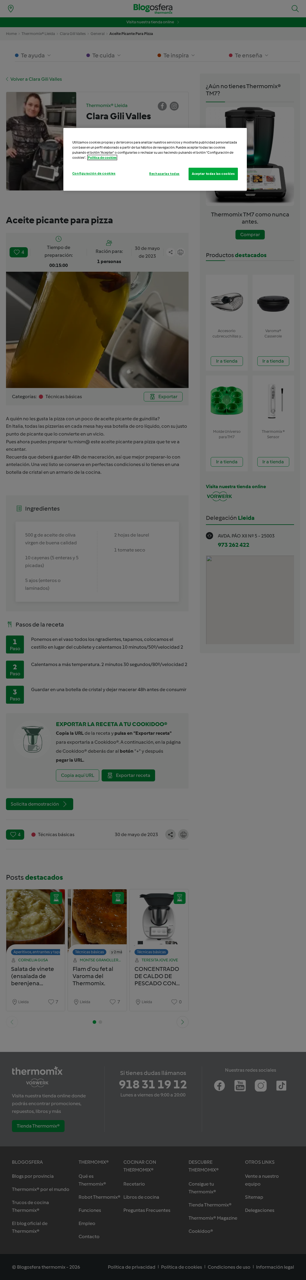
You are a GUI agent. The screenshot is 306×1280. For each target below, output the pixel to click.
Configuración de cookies (94, 173)
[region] (155, 159)
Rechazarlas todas (164, 174)
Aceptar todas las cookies (213, 174)
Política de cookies (102, 157)
